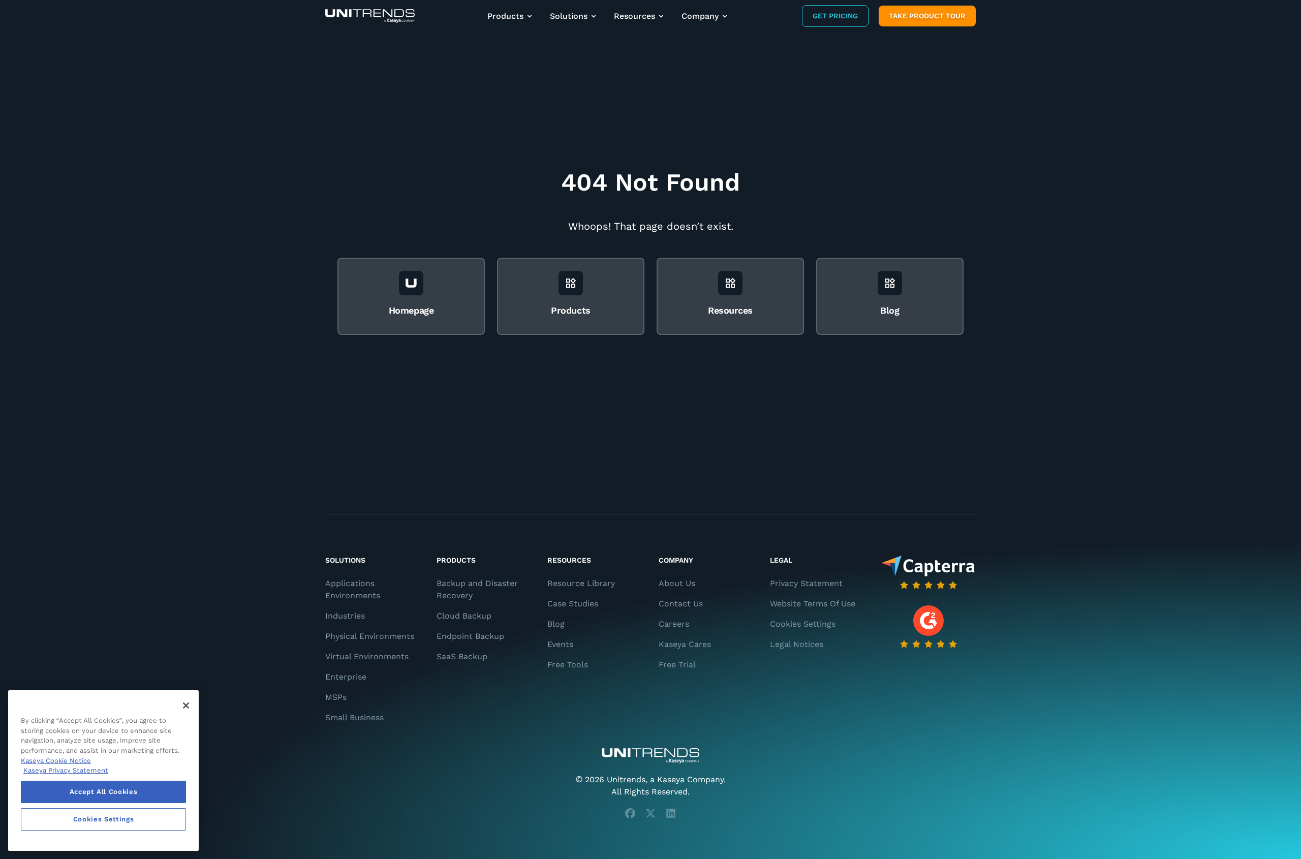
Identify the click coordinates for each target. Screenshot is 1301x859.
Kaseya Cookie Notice (56, 760)
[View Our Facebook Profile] (630, 813)
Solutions (568, 16)
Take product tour (927, 16)
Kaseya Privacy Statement (65, 770)
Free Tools (567, 664)
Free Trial (677, 664)
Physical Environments (369, 636)
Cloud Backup (464, 616)
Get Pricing (835, 16)
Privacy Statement (806, 583)
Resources (634, 16)
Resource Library (581, 583)
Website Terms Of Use (812, 603)
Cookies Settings (802, 624)
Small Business (354, 717)
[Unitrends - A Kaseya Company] (650, 755)
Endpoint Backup (470, 636)
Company (700, 16)
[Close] (186, 705)
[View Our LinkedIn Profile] (671, 813)
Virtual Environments (367, 656)
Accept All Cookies (104, 791)
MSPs (336, 697)
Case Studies (572, 603)
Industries (345, 616)
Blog (556, 624)
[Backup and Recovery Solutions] (370, 16)
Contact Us (681, 603)
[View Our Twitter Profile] (650, 813)
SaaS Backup (462, 656)
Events (560, 644)
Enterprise (345, 677)
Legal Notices (796, 644)
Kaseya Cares (685, 644)
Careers (674, 624)
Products (505, 16)
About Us (677, 583)
